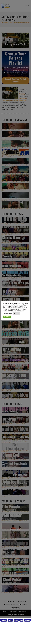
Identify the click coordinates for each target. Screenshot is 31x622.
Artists (10, 620)
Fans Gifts (27, 620)
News (21, 620)
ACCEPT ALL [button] (7, 316)
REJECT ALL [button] (16, 313)
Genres (16, 620)
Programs (3, 620)
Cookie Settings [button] (7, 313)
